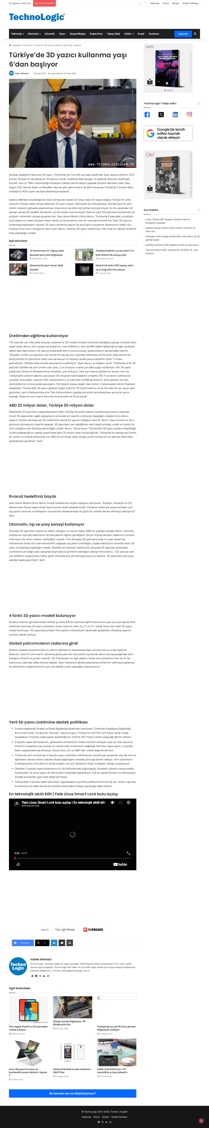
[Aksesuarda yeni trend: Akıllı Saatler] (18, 269)
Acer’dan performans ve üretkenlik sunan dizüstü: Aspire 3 (28, 1072)
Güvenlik (50, 33)
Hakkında (154, 3)
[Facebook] (36, 976)
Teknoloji (16, 33)
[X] (40, 976)
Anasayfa (16, 45)
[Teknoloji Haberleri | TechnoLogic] (39, 17)
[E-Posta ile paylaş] (62, 943)
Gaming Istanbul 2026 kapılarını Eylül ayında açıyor (82, 3)
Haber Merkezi (22, 73)
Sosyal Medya (77, 33)
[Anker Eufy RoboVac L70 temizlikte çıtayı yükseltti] (116, 1052)
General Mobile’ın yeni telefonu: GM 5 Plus (72, 1071)
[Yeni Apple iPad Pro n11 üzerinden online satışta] (28, 1010)
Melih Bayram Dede (90, 963)
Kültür (127, 33)
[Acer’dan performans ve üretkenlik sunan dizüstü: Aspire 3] (28, 1052)
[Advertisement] (137, 17)
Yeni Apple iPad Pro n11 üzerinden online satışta (28, 1028)
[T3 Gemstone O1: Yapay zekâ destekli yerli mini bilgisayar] (18, 255)
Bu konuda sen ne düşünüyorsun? (72, 1093)
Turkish (114, 1111)
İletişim (175, 3)
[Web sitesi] (32, 976)
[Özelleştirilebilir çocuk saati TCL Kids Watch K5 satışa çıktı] (84, 255)
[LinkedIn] (54, 943)
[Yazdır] (69, 943)
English (124, 1111)
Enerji (141, 33)
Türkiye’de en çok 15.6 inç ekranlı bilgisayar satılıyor (116, 1028)
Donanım (27, 45)
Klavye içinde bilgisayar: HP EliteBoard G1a (69, 1023)
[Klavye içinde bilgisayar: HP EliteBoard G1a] (72, 1007)
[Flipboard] (93, 929)
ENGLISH (183, 34)
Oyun (62, 33)
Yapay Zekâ (113, 33)
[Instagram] (48, 976)
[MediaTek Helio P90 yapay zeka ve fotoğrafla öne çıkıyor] (84, 269)
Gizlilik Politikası (190, 3)
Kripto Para (96, 33)
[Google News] (65, 929)
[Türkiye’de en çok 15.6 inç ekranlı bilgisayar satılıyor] (116, 1010)
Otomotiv (33, 33)
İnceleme (154, 33)
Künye (166, 3)
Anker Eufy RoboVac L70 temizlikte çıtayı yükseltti (112, 1071)
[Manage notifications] (201, 1120)
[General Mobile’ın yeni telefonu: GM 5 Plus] (72, 1052)
